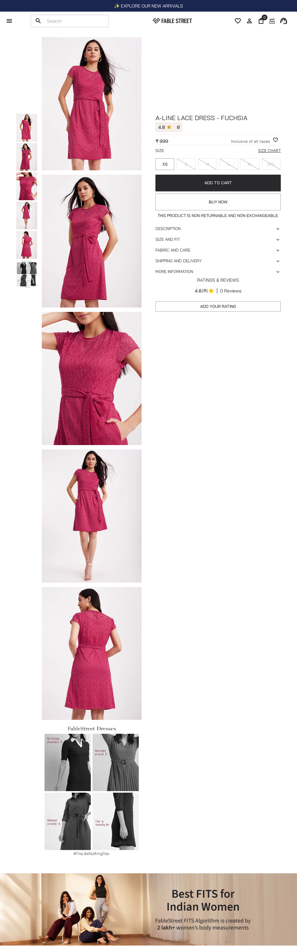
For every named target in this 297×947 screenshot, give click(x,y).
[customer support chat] (283, 21)
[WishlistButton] (275, 140)
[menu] (9, 21)
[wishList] (238, 21)
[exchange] (272, 21)
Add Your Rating (218, 306)
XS (165, 164)
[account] (249, 21)
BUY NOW (218, 202)
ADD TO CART (218, 182)
